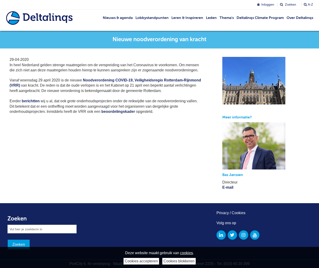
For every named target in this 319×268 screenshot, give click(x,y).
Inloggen (267, 4)
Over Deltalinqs (300, 18)
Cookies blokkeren (179, 261)
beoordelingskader (118, 112)
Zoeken (290, 4)
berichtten (31, 101)
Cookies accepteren (141, 261)
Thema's (227, 18)
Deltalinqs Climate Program (260, 18)
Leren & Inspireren (187, 18)
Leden (211, 18)
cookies (186, 253)
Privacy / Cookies (230, 213)
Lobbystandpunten (152, 18)
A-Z (310, 4)
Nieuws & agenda (118, 18)
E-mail (227, 187)
